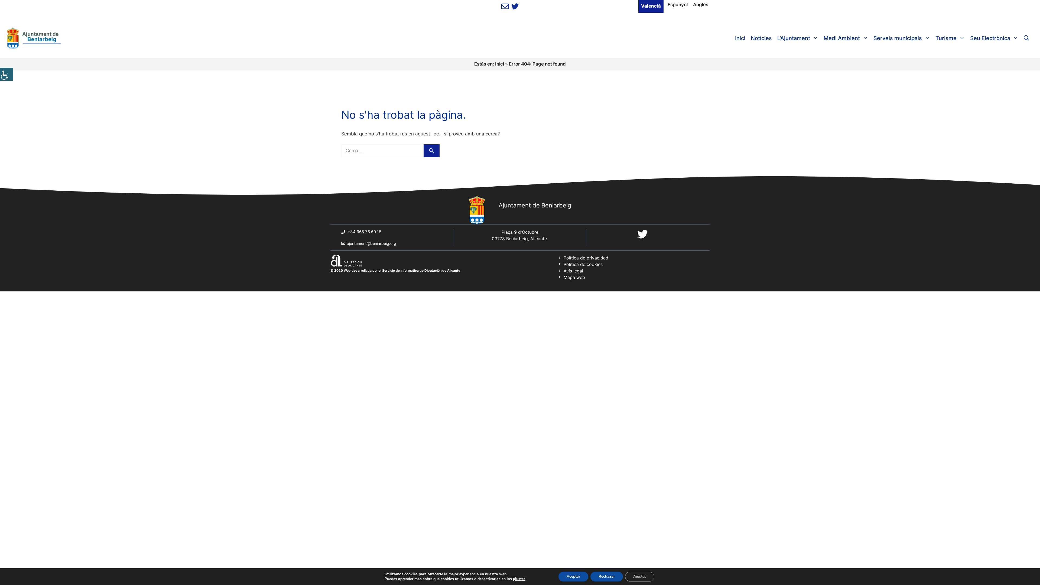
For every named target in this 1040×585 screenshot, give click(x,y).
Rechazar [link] (607, 576)
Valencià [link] (651, 6)
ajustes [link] (519, 579)
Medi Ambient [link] (842, 38)
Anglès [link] (700, 4)
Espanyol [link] (678, 4)
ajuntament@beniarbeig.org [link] (371, 243)
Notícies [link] (761, 38)
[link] (6, 74)
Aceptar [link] (573, 576)
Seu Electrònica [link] (990, 38)
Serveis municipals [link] (897, 38)
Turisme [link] (946, 38)
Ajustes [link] (639, 576)
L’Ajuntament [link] (793, 38)
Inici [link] (740, 38)
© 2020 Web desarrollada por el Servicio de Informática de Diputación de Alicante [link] (395, 270)
